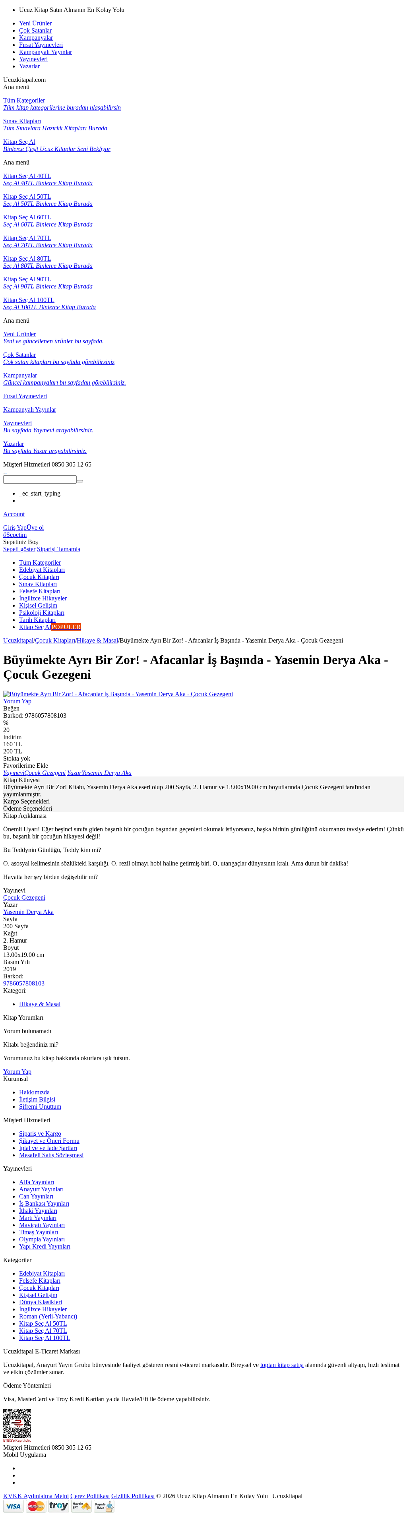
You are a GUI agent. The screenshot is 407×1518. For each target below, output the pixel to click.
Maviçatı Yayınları (42, 1225)
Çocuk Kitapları (55, 640)
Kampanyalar (36, 37)
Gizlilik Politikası (133, 1496)
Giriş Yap (15, 527)
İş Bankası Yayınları (44, 1203)
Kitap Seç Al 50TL (43, 1323)
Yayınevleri (33, 59)
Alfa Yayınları (36, 1182)
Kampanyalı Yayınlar (45, 51)
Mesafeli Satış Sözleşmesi (51, 1155)
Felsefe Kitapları (39, 1280)
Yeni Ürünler (35, 23)
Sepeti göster (19, 549)
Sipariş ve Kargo (40, 1133)
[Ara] (80, 481)
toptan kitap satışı (282, 1364)
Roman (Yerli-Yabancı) (48, 1316)
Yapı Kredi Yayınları (44, 1246)
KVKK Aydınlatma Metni (36, 1496)
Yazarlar (29, 66)
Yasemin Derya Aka (28, 911)
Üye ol (35, 527)
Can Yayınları (36, 1196)
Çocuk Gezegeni (24, 897)
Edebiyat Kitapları (42, 1273)
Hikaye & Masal (97, 640)
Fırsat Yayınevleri (41, 44)
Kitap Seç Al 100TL (44, 1337)
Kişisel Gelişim (38, 1294)
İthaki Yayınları (38, 1210)
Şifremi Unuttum (40, 1106)
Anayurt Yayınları (41, 1189)
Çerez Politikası (90, 1496)
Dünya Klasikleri (40, 1302)
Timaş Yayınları (38, 1232)
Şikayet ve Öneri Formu (49, 1140)
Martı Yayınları (37, 1217)
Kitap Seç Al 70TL (43, 1330)
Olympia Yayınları (42, 1239)
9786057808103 (24, 983)
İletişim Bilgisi (37, 1099)
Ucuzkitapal (18, 640)
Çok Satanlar (35, 30)
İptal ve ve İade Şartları (48, 1147)
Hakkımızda (34, 1092)
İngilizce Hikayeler (43, 1309)
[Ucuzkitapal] (5, 471)
